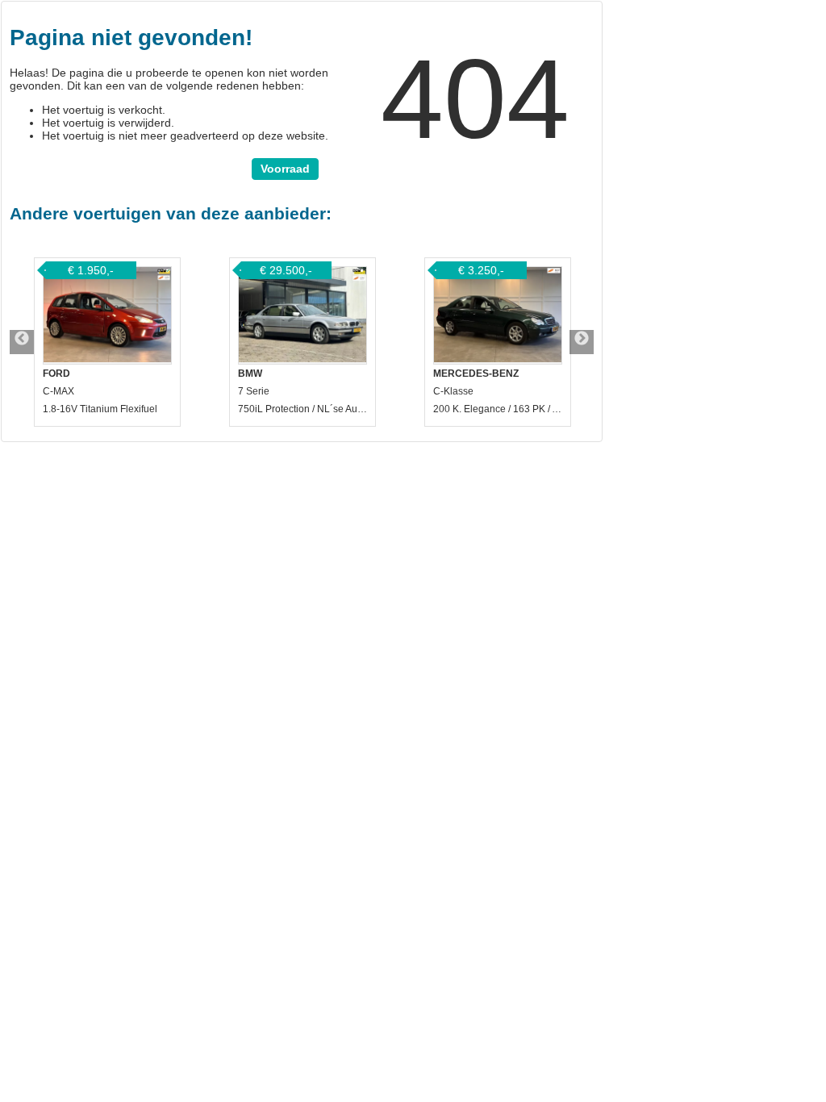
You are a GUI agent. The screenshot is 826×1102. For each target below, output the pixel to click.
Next (581, 342)
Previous (22, 342)
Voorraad (285, 168)
